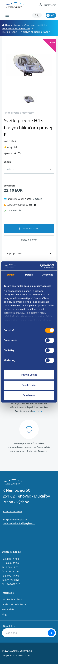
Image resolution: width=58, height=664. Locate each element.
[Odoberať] (51, 632)
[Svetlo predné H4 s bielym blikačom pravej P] (29, 65)
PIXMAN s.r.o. (23, 655)
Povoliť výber (29, 385)
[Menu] (7, 15)
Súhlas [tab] (11, 274)
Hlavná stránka (13, 25)
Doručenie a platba (12, 599)
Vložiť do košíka (31, 228)
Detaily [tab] (29, 274)
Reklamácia (8, 609)
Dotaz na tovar (29, 239)
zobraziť (37, 198)
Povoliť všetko (29, 374)
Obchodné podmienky (14, 604)
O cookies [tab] (47, 274)
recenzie (38, 411)
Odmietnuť (29, 395)
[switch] (49, 340)
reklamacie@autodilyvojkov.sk (19, 523)
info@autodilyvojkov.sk (15, 519)
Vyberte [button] (11, 169)
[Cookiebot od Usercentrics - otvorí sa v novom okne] (41, 266)
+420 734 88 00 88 (12, 511)
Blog (4, 614)
